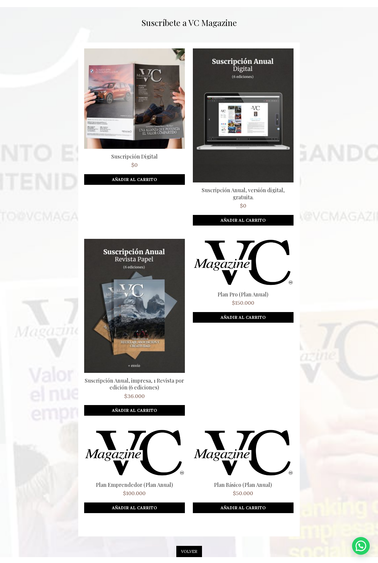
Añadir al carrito (134, 179)
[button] (361, 546)
